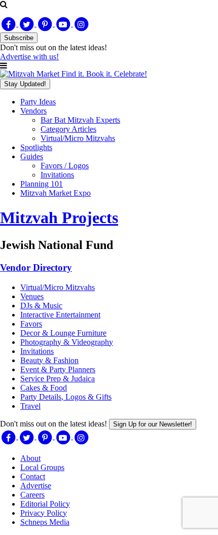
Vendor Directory (36, 267)
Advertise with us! (29, 56)
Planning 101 (41, 184)
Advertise (35, 485)
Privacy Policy (43, 513)
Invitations (57, 174)
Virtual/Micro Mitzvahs (78, 138)
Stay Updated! (25, 84)
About (30, 458)
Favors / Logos (65, 165)
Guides (31, 156)
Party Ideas (38, 101)
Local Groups (42, 467)
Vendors (33, 110)
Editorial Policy (45, 504)
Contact (32, 476)
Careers (32, 494)
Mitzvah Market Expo (55, 193)
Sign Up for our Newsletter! (152, 424)
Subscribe (18, 38)
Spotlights (36, 147)
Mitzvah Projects (59, 217)
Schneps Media (44, 522)
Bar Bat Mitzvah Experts (80, 120)
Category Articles (68, 129)
